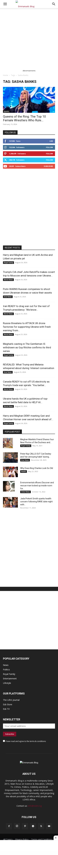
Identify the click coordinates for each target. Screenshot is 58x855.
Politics (6, 669)
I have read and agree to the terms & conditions (26, 741)
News (5, 665)
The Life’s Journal (11, 699)
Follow (49, 147)
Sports (6, 111)
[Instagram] (17, 826)
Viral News (8, 297)
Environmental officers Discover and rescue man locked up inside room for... (37, 485)
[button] (54, 4)
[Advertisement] (29, 38)
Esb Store (7, 704)
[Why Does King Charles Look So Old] (10, 472)
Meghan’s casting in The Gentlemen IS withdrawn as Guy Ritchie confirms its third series (27, 347)
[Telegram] (33, 826)
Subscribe (48, 166)
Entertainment (10, 678)
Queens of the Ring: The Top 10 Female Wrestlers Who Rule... (24, 118)
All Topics (7, 839)
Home (5, 75)
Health (23, 471)
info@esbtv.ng (35, 805)
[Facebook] (9, 826)
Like (51, 141)
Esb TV (6, 708)
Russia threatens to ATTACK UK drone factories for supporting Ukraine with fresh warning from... (27, 327)
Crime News (25, 492)
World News (8, 280)
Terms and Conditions (41, 839)
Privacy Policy (21, 839)
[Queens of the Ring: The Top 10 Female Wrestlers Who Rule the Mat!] (29, 100)
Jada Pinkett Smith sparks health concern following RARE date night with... (36, 501)
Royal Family (8, 262)
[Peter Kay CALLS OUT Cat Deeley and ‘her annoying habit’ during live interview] (10, 457)
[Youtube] (49, 826)
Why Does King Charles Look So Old (36, 468)
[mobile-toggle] (5, 4)
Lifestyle (7, 683)
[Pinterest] (25, 826)
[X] (41, 826)
